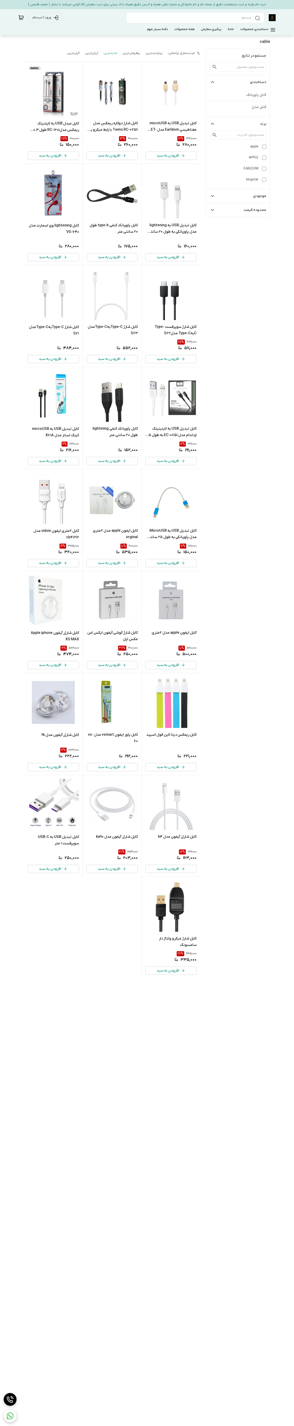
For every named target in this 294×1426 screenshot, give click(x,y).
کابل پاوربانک (256, 95)
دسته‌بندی (258, 82)
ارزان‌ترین (91, 53)
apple (254, 146)
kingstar (252, 179)
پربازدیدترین (154, 53)
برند (263, 124)
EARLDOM (251, 168)
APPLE (253, 157)
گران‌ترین (73, 53)
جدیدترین (110, 53)
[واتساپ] (10, 1415)
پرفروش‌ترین (131, 53)
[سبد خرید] (21, 17)
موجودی (259, 196)
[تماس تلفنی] (10, 1399)
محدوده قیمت (255, 210)
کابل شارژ (259, 107)
